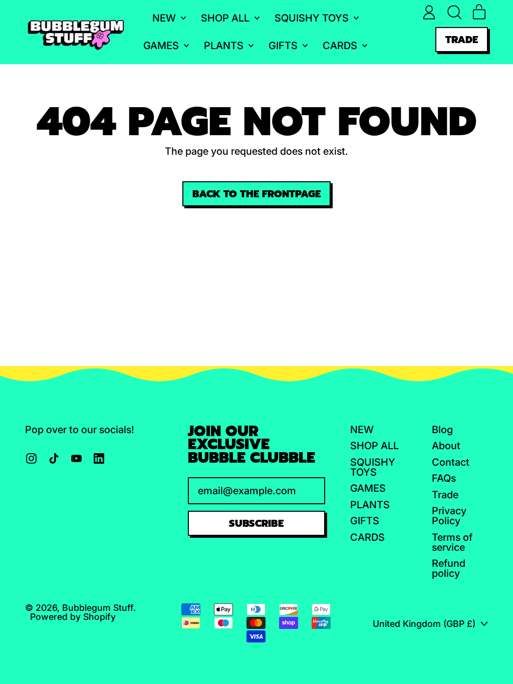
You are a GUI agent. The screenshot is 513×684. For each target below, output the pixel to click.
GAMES (368, 488)
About (446, 446)
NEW (362, 430)
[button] (454, 12)
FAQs (444, 478)
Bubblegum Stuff (97, 607)
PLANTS (370, 505)
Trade (445, 495)
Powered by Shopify (73, 616)
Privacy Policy (449, 516)
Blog (442, 430)
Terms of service (452, 542)
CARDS (367, 537)
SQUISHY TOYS (372, 467)
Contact (450, 462)
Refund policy (448, 568)
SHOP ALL (374, 446)
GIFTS (364, 521)
